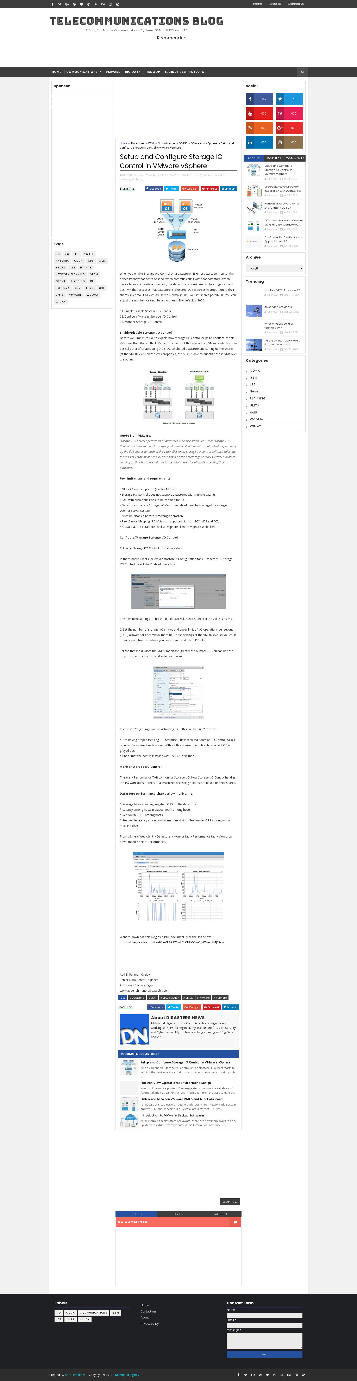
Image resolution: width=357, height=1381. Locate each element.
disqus (178, 1214)
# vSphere (220, 997)
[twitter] (60, 4)
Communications (82, 72)
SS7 (78, 288)
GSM (102, 260)
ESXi (151, 143)
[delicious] (117, 4)
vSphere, (137, 179)
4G (76, 254)
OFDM (94, 274)
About (145, 1317)
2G (58, 254)
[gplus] (67, 4)
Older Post (230, 1202)
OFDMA (61, 281)
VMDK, (222, 175)
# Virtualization (169, 997)
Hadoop (153, 72)
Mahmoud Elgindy (127, 1375)
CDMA (78, 260)
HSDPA (60, 267)
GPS (91, 260)
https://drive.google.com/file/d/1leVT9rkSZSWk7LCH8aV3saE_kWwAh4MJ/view (172, 942)
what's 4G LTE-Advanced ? (282, 290)
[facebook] (52, 4)
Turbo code (95, 288)
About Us (275, 4)
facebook (220, 1214)
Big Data (133, 72)
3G (67, 254)
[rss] (96, 4)
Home (257, 4)
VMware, (125, 179)
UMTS (60, 295)
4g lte (89, 254)
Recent (254, 158)
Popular (274, 158)
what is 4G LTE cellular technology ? (278, 326)
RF (92, 281)
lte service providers (278, 307)
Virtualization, (208, 175)
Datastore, (186, 175)
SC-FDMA (63, 288)
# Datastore (137, 997)
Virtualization (166, 143)
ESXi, (197, 175)
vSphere (211, 143)
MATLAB (86, 267)
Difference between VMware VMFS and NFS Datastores (182, 1099)
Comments (295, 158)
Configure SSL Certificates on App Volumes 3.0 (283, 239)
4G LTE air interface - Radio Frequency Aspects (282, 343)
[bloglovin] (81, 4)
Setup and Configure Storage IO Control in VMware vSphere (185, 1062)
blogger (136, 1214)
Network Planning (70, 274)
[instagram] (110, 4)
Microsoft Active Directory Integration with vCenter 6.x (282, 189)
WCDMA (92, 295)
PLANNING (78, 281)
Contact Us (296, 4)
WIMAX (61, 301)
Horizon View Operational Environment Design (175, 1082)
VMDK (183, 143)
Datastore (137, 143)
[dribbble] (89, 4)
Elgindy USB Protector (186, 72)
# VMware (203, 997)
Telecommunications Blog (136, 21)
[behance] (103, 4)
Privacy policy (150, 1323)
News (254, 391)
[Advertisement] (232, 50)
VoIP (253, 412)
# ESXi (152, 997)
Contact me (148, 1311)
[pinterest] (74, 4)
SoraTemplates (75, 1375)
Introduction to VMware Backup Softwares (172, 1115)
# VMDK (188, 997)
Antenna (62, 260)
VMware (113, 72)
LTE (72, 267)
